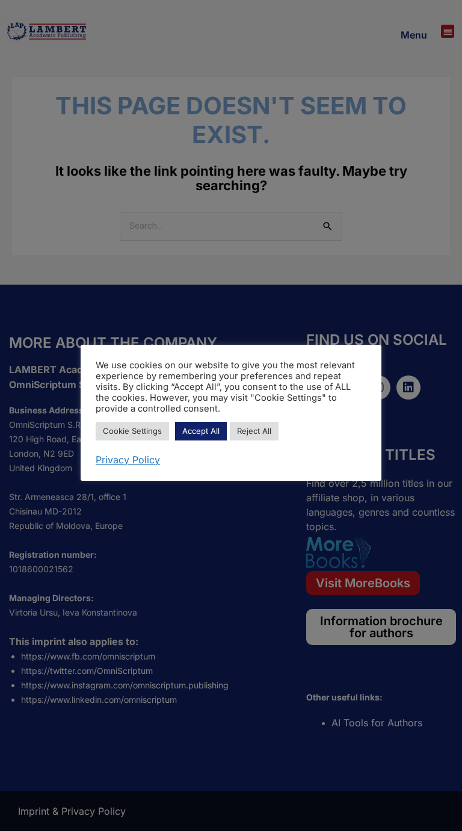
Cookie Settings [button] (132, 431)
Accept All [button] (201, 431)
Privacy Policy (128, 460)
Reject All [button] (254, 431)
